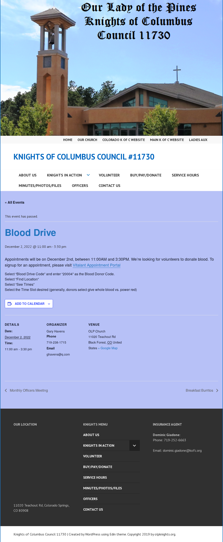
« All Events (14, 202)
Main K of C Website (167, 140)
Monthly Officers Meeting (28, 390)
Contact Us (109, 185)
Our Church (87, 140)
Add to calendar (29, 303)
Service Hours (185, 175)
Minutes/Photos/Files (40, 185)
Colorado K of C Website (123, 140)
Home (67, 140)
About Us (28, 175)
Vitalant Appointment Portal (96, 265)
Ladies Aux (198, 140)
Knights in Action (64, 175)
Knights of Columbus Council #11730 (84, 156)
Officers (80, 185)
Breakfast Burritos (200, 390)
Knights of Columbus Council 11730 (40, 534)
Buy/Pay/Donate (145, 175)
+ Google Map (108, 348)
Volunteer (109, 175)
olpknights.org (165, 534)
